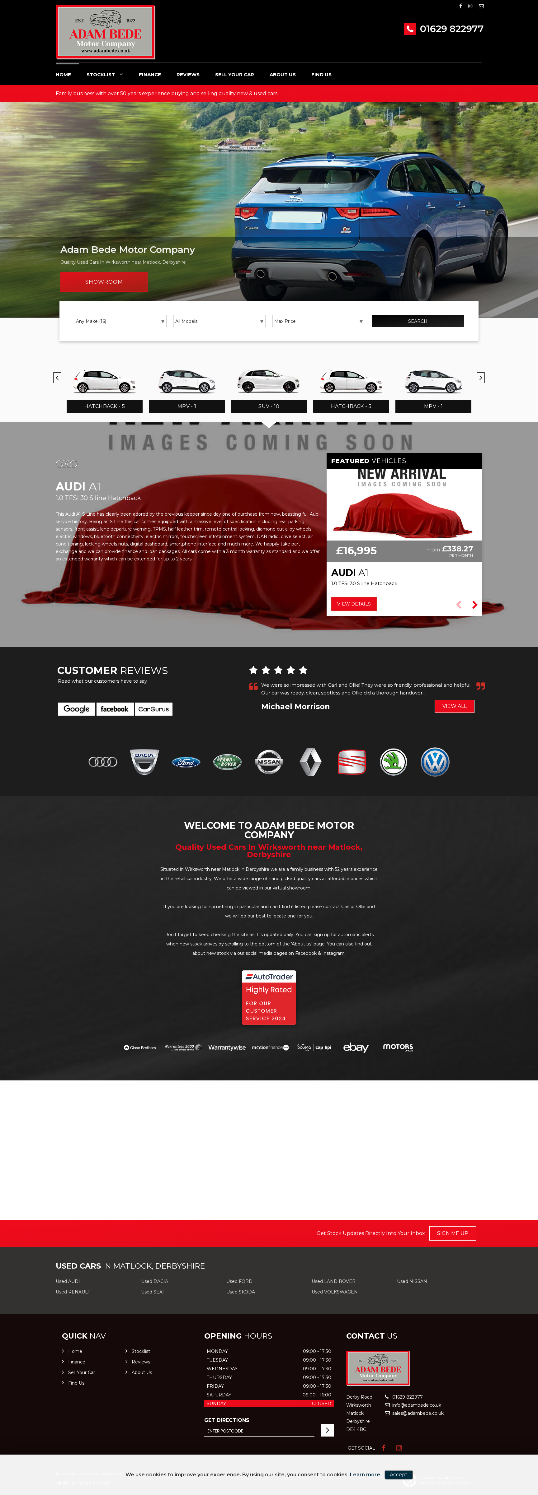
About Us (283, 74)
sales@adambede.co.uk (417, 1413)
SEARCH (417, 321)
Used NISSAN (412, 1281)
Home (63, 74)
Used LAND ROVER (334, 1281)
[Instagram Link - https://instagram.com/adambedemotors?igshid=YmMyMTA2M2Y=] (470, 6)
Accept (399, 1475)
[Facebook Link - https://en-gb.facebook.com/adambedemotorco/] (460, 6)
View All (454, 706)
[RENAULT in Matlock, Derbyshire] (310, 762)
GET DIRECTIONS (226, 1420)
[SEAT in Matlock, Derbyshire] (352, 762)
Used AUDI (68, 1281)
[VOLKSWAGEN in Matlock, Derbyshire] (435, 762)
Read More (433, 693)
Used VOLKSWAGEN (335, 1292)
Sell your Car (234, 74)
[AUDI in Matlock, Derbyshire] (103, 762)
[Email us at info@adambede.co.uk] (481, 6)
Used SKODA (240, 1292)
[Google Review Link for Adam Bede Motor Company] (76, 709)
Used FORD (239, 1281)
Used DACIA (154, 1281)
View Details (354, 604)
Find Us (321, 74)
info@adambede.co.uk (416, 1405)
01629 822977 (451, 29)
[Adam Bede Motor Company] (105, 32)
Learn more (365, 1475)
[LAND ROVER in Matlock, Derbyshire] (227, 762)
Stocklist (101, 74)
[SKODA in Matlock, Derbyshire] (393, 762)
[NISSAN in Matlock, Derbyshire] (269, 762)
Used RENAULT (73, 1292)
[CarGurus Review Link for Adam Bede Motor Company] (153, 709)
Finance (150, 74)
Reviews (188, 74)
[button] (475, 605)
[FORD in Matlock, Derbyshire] (186, 762)
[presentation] (57, 377)
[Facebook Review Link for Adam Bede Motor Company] (115, 709)
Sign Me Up (452, 1233)
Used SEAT (153, 1292)
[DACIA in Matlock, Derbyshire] (144, 762)
